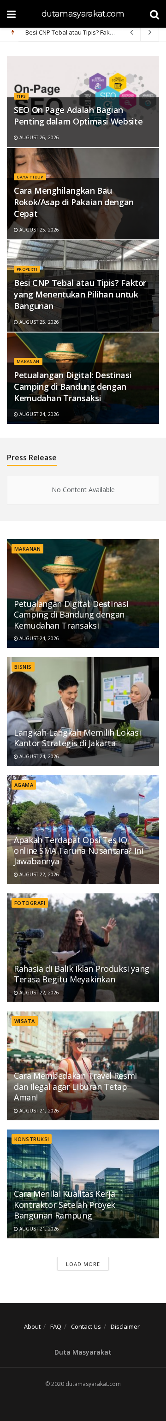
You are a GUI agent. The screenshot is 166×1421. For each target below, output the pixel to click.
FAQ (55, 1326)
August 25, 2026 (38, 229)
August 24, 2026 (38, 414)
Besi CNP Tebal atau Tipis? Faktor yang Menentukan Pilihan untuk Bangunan (80, 294)
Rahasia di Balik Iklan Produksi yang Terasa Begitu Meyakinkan (81, 974)
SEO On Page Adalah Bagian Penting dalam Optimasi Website (78, 115)
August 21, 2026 (38, 1110)
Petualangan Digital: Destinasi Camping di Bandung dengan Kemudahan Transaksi (72, 386)
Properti (27, 269)
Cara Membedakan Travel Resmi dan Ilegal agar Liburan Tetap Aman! (75, 1086)
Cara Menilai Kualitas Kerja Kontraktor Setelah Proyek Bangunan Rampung (64, 1204)
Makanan (28, 361)
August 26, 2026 (38, 137)
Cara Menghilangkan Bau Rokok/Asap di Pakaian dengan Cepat (74, 202)
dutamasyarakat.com (83, 14)
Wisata (24, 1020)
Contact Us (86, 1326)
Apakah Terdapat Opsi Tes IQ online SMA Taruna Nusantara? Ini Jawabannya (78, 850)
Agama (23, 784)
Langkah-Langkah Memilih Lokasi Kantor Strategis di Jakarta (77, 738)
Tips (21, 96)
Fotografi (29, 902)
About (32, 1326)
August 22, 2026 (38, 874)
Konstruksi (31, 1139)
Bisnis (23, 666)
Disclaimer (125, 1326)
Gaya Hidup (30, 177)
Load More (83, 1263)
